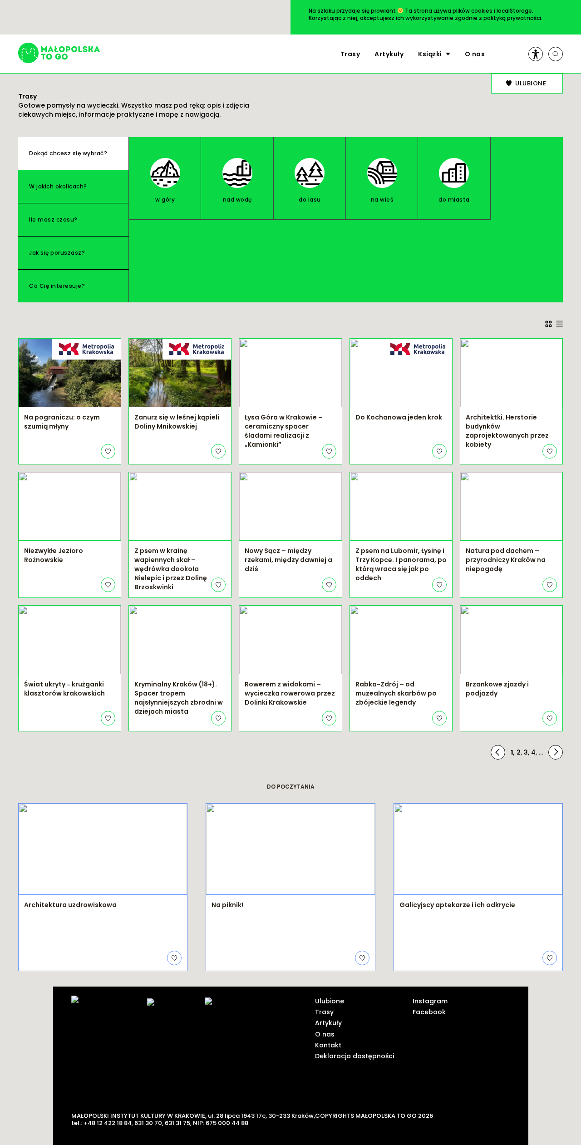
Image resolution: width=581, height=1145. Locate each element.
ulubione (530, 83)
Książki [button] (430, 54)
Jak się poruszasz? (57, 253)
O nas (475, 54)
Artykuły (389, 54)
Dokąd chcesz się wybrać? (68, 153)
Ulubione (329, 1001)
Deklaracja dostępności (354, 1056)
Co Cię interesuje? (57, 286)
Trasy (350, 54)
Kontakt (328, 1045)
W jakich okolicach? (58, 186)
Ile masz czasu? (53, 219)
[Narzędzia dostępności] (535, 54)
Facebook (429, 1012)
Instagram (430, 1001)
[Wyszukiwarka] (555, 54)
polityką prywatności (512, 18)
